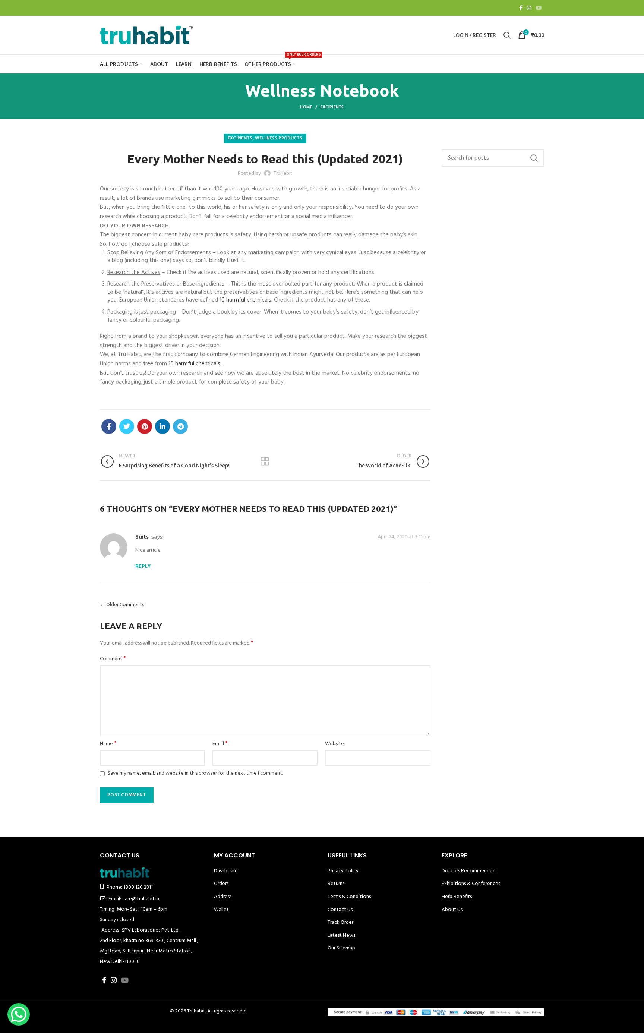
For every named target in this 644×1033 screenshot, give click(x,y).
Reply (143, 566)
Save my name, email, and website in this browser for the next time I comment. (195, 773)
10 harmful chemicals (245, 300)
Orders (221, 883)
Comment (113, 659)
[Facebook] (521, 8)
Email (220, 744)
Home (306, 107)
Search (534, 158)
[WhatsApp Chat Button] (18, 1014)
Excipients (332, 107)
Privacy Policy (343, 871)
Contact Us (340, 910)
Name (108, 744)
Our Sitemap (341, 948)
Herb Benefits (457, 896)
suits (142, 537)
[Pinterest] (144, 426)
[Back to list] (265, 461)
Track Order (340, 922)
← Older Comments (122, 605)
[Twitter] (126, 426)
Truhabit (196, 1011)
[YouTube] (539, 8)
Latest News (341, 935)
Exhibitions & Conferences (471, 883)
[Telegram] (180, 426)
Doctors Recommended (469, 871)
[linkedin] (162, 426)
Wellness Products (279, 138)
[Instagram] (529, 8)
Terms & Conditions (349, 896)
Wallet (221, 910)
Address (222, 896)
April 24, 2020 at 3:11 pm (404, 537)
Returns (336, 883)
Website (334, 744)
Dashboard (226, 871)
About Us (452, 910)
